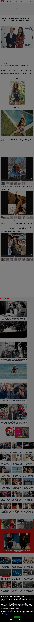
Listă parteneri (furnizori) (4, 614)
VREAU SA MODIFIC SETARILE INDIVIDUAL (17, 619)
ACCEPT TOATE (17, 617)
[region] (17, 608)
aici (24, 604)
